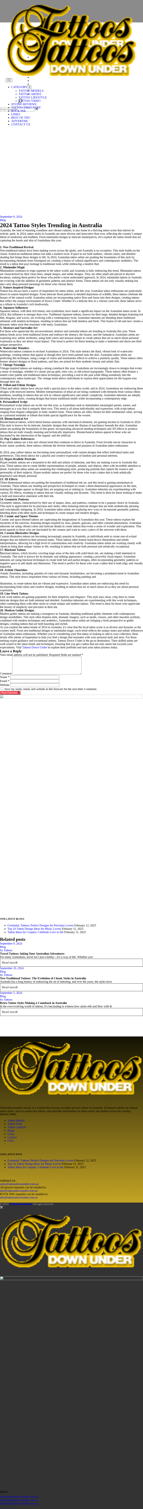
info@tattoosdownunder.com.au (19, 1190)
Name (4, 677)
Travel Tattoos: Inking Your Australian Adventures (32, 953)
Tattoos (6, 950)
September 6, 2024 (11, 216)
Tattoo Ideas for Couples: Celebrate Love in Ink (35, 932)
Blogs (10, 1130)
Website (4, 684)
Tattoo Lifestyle (16, 1127)
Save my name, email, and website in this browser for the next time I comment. (50, 689)
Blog (3, 220)
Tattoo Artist (14, 1123)
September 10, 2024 (12, 968)
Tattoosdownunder (20, 1204)
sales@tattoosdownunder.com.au (19, 1184)
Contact (12, 1137)
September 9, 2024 (11, 943)
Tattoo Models (15, 1120)
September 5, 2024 (11, 992)
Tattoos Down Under (34, 647)
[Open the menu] (9, 80)
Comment (6, 673)
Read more (9, 962)
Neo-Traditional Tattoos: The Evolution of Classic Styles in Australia (43, 978)
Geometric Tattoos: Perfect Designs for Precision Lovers (40, 925)
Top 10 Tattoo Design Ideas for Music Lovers (34, 928)
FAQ (10, 1140)
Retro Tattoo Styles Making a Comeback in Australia (33, 1003)
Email (4, 681)
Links (10, 1133)
